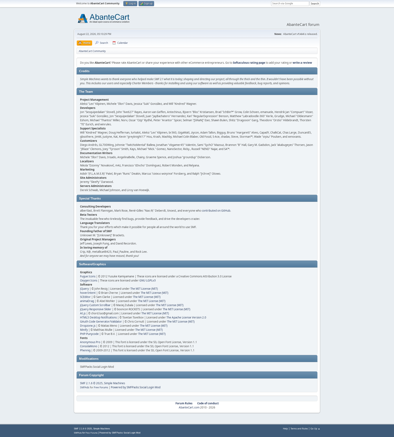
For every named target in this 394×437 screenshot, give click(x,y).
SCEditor (85, 297)
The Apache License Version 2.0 (186, 317)
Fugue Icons (87, 276)
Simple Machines (114, 383)
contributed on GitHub (216, 210)
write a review (302, 63)
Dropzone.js (87, 325)
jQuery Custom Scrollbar (95, 305)
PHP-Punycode (89, 334)
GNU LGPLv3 (147, 280)
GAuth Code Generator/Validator (101, 321)
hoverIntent (88, 293)
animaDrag (87, 301)
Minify (84, 330)
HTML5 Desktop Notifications (98, 317)
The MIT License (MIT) (144, 289)
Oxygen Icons (88, 280)
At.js (83, 313)
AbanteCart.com (189, 407)
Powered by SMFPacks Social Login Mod (135, 387)
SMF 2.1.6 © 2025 (91, 383)
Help (285, 428)
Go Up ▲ (315, 428)
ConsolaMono (88, 346)
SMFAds (84, 387)
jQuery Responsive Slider (95, 309)
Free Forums (101, 387)
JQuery (84, 289)
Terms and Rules (299, 428)
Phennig (85, 350)
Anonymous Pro (90, 342)
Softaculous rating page (249, 63)
